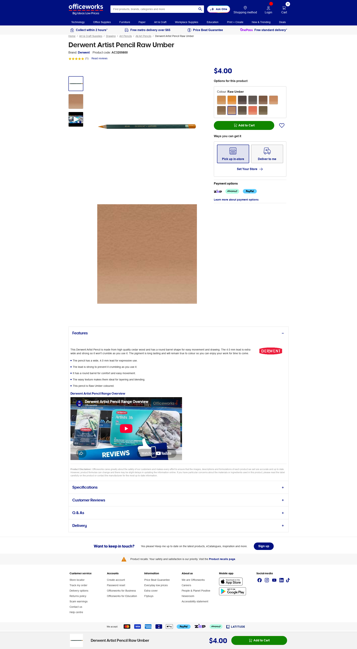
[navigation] (78, 22)
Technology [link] (78, 22)
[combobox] (157, 9)
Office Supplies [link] (102, 22)
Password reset (116, 585)
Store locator (77, 579)
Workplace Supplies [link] (186, 22)
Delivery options (79, 590)
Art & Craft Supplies (90, 36)
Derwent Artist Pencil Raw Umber (174, 36)
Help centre (76, 612)
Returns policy (78, 596)
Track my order (78, 585)
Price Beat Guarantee (157, 579)
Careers (186, 585)
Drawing (111, 36)
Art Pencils (125, 36)
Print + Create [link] (235, 22)
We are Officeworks (193, 579)
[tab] (178, 333)
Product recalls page (222, 559)
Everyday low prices (156, 585)
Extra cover (151, 590)
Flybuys (148, 596)
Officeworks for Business (121, 590)
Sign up (263, 546)
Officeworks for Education (122, 596)
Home (71, 36)
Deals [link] (282, 22)
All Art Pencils (143, 36)
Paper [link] (142, 22)
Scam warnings (79, 601)
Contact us (76, 606)
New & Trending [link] (261, 22)
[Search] (200, 9)
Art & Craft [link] (160, 22)
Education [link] (212, 22)
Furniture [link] (124, 22)
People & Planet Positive (196, 590)
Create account (116, 579)
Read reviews (99, 58)
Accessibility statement (195, 601)
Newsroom (188, 596)
